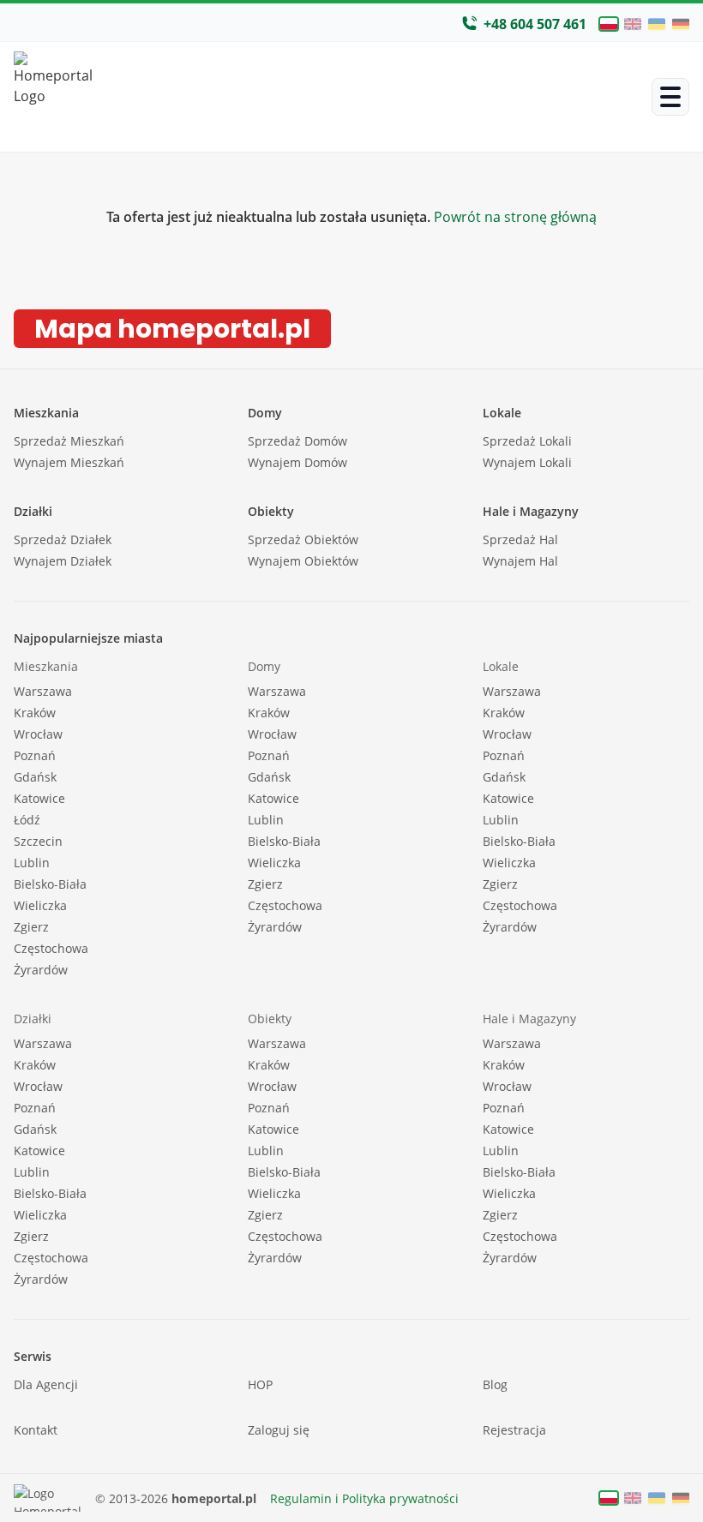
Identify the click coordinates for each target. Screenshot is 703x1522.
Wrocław (38, 734)
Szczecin (38, 841)
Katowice (39, 798)
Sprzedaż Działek (62, 539)
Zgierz (31, 927)
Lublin (32, 862)
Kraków (35, 712)
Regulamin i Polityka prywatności (364, 1498)
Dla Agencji (46, 1384)
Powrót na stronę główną (513, 216)
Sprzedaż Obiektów (303, 539)
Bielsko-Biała (50, 884)
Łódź (27, 820)
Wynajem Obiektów (303, 561)
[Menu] (670, 97)
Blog (495, 1384)
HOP (260, 1384)
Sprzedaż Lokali (527, 441)
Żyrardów (41, 970)
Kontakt (35, 1430)
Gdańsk (35, 777)
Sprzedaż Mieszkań (69, 441)
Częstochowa (51, 948)
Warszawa (43, 691)
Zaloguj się (278, 1430)
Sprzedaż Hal (520, 539)
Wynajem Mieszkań (69, 462)
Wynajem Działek (62, 561)
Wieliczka (40, 905)
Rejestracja (514, 1430)
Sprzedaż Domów (297, 441)
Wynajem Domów (297, 462)
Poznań (35, 755)
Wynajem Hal (520, 561)
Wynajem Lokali (527, 462)
